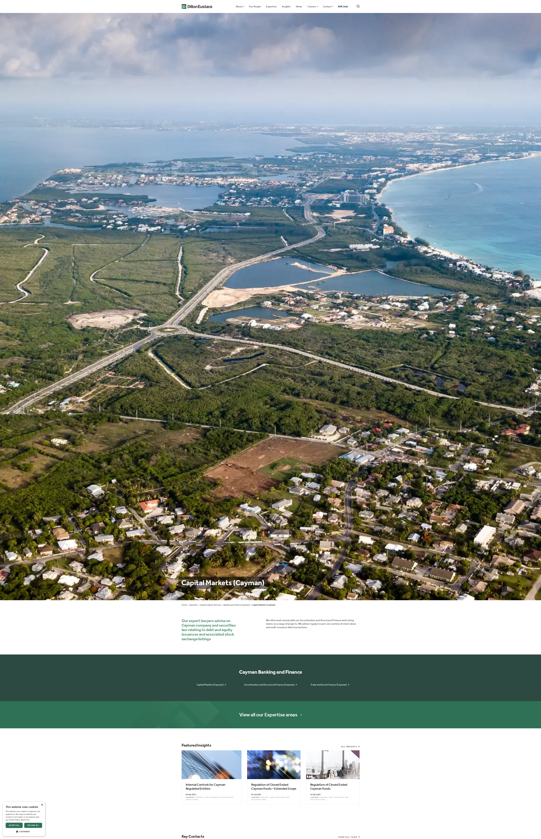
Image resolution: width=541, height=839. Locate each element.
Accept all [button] (14, 825)
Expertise (271, 6)
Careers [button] (312, 6)
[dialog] (24, 819)
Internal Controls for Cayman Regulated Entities (205, 787)
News (299, 6)
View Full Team (347, 837)
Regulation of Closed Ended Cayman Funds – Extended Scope (273, 787)
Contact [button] (327, 6)
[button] (24, 831)
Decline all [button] (33, 825)
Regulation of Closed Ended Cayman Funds (328, 787)
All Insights (349, 746)
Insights (286, 6)
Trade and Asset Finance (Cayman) (328, 684)
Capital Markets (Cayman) (210, 684)
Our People (255, 6)
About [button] (239, 6)
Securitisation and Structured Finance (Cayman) (269, 684)
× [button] (42, 805)
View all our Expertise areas (268, 715)
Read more (25, 820)
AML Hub (343, 6)
